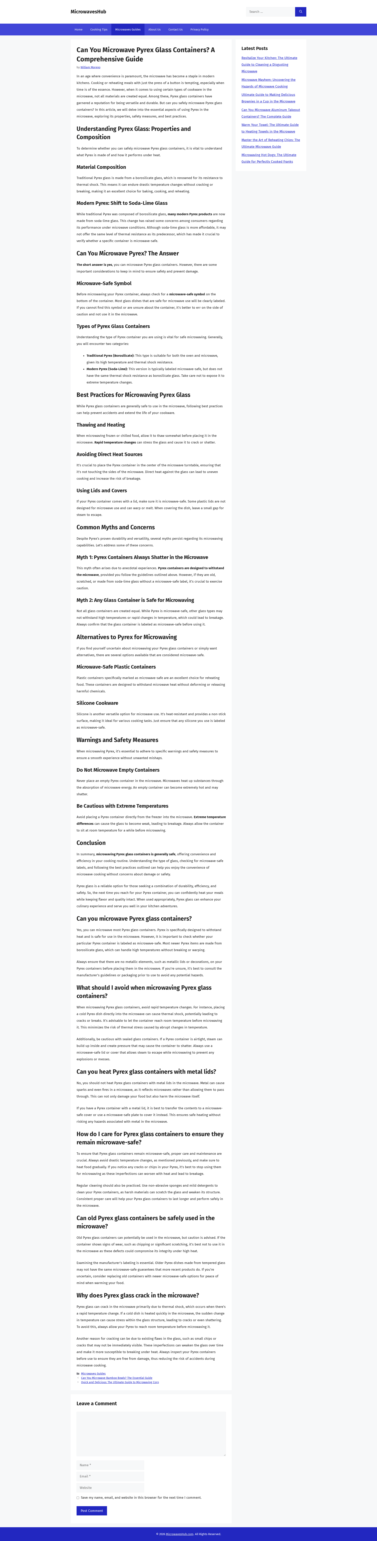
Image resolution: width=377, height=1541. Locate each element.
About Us (154, 29)
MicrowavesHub (88, 12)
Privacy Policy (199, 29)
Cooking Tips (98, 29)
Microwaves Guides (128, 29)
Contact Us (175, 29)
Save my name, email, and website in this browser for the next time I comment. (141, 1498)
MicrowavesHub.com (179, 1534)
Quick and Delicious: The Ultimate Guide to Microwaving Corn (120, 1382)
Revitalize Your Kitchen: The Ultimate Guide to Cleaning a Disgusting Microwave (269, 64)
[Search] (300, 12)
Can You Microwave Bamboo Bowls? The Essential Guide (116, 1378)
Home (78, 29)
